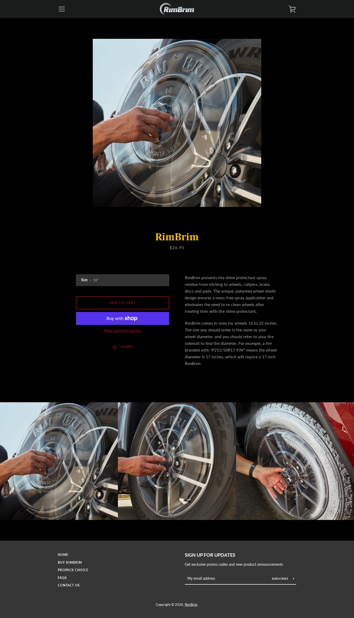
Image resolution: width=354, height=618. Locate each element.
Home (63, 555)
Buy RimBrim (70, 562)
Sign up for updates (210, 555)
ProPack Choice (73, 570)
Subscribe (280, 578)
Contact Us (69, 585)
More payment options (122, 330)
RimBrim (191, 604)
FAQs (62, 578)
